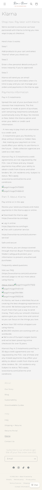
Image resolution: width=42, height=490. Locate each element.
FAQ (7, 420)
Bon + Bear (20, 476)
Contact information (22, 487)
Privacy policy (31, 479)
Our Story (9, 389)
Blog (7, 395)
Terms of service (15, 483)
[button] (4, 4)
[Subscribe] (34, 459)
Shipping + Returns (13, 425)
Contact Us (9, 441)
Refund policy (19, 479)
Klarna (7, 436)
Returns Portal (11, 431)
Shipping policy (29, 483)
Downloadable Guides (14, 405)
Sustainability (11, 400)
